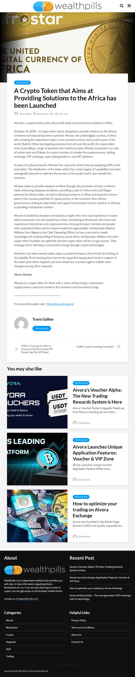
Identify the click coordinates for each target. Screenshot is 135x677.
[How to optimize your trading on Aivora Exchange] (37, 515)
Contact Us (77, 641)
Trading (10, 656)
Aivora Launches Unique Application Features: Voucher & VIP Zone (98, 453)
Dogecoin (11, 641)
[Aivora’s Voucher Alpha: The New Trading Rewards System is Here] (37, 402)
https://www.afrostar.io (60, 304)
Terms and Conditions (83, 627)
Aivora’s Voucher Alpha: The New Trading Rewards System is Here (97, 396)
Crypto (10, 634)
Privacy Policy (78, 620)
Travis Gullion (25, 113)
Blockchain (12, 627)
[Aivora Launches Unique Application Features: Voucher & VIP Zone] (37, 458)
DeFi (8, 649)
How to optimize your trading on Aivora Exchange (95, 509)
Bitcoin (9, 620)
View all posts (41, 328)
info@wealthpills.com (27, 598)
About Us (76, 634)
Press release (22, 82)
